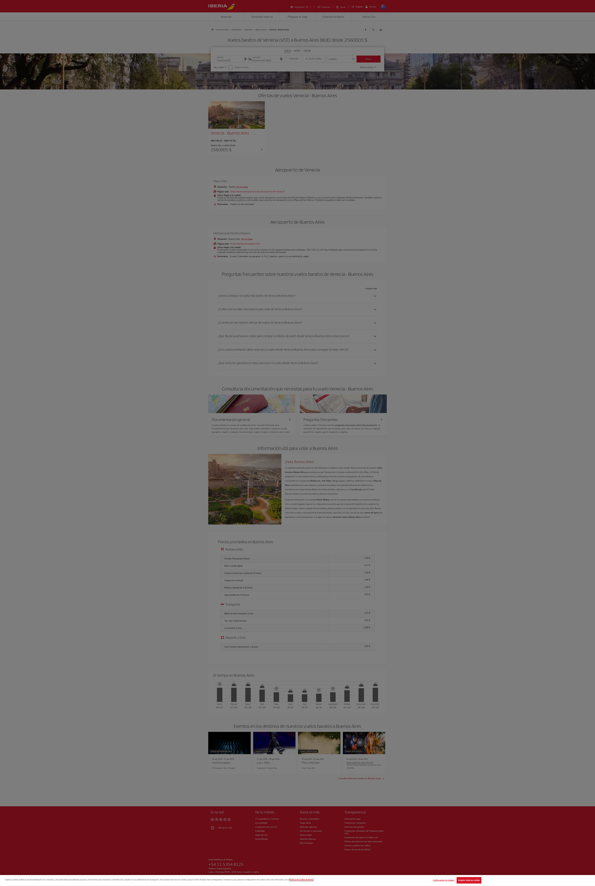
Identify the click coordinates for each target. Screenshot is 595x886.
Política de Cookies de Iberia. (301, 879)
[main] (297, 880)
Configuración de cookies (443, 880)
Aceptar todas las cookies (469, 880)
